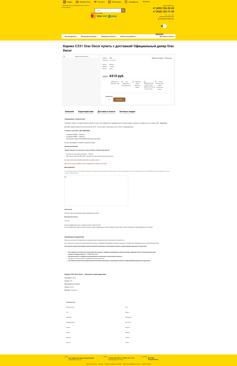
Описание (69, 111)
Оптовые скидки (127, 111)
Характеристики (85, 111)
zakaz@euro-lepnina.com (167, 19)
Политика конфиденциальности (131, 364)
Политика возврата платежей (112, 364)
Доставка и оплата (106, 111)
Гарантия (100, 364)
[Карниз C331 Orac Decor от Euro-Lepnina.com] (81, 57)
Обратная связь (146, 364)
